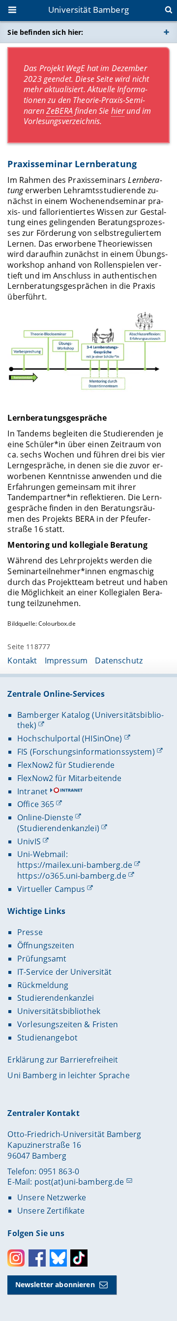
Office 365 (35, 804)
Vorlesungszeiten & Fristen (67, 1024)
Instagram (16, 1258)
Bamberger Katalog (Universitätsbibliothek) (90, 720)
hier (118, 110)
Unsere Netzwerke (51, 1197)
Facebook (37, 1258)
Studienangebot (47, 1037)
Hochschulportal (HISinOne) (69, 738)
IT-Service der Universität (64, 971)
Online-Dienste (45, 817)
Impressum (66, 660)
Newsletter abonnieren (55, 1284)
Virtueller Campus (51, 889)
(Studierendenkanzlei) (58, 828)
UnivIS (29, 841)
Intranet (32, 791)
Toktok (79, 1258)
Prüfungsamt (42, 958)
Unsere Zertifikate (51, 1210)
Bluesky (58, 1258)
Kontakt (22, 660)
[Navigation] (13, 10)
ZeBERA (59, 110)
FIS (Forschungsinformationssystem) (86, 751)
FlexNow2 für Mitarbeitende (69, 778)
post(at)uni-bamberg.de (79, 1181)
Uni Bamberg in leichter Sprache (68, 1075)
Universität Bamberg (88, 9)
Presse (30, 932)
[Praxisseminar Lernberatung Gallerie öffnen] (88, 354)
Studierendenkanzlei (55, 997)
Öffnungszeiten (45, 945)
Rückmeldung (43, 985)
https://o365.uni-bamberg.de (71, 875)
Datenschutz (119, 660)
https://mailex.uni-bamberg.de (74, 865)
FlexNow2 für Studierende (66, 765)
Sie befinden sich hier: (45, 32)
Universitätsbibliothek (58, 1011)
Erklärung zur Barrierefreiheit (62, 1059)
